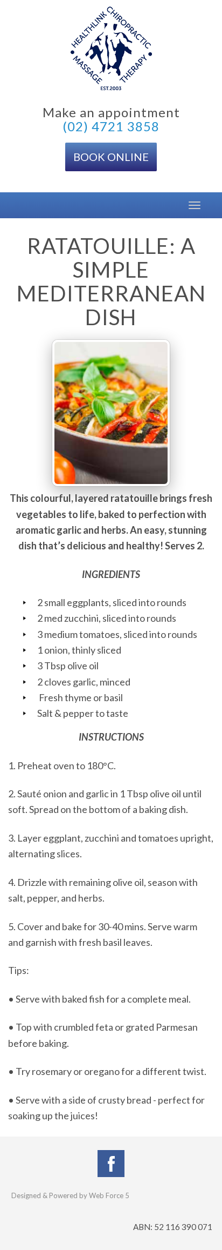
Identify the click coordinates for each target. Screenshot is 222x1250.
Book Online (111, 156)
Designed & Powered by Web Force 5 (70, 1195)
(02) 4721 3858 (111, 126)
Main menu (16, 205)
